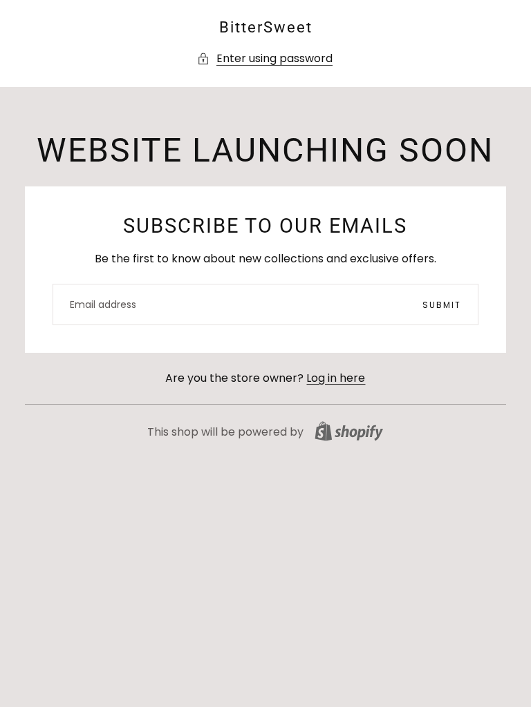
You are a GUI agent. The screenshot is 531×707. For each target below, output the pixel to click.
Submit (441, 305)
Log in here (335, 378)
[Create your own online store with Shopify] (349, 431)
